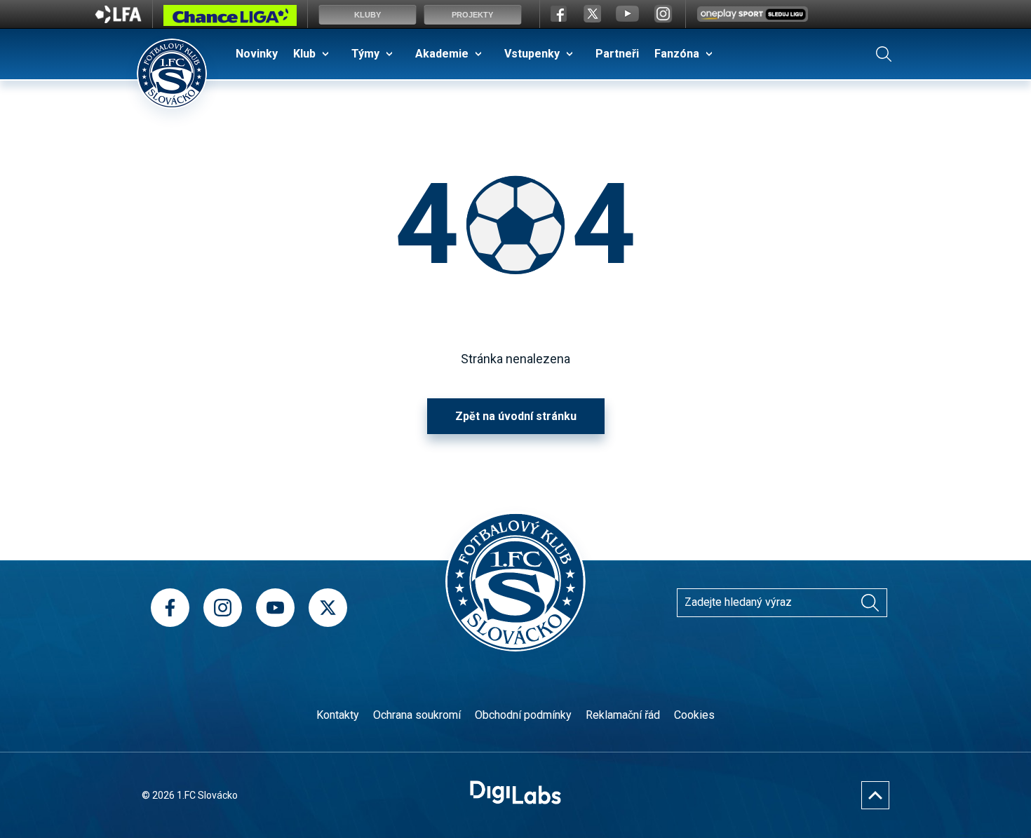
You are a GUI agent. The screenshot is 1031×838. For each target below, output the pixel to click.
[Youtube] (275, 607)
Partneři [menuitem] (617, 53)
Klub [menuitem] (304, 53)
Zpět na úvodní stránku (516, 416)
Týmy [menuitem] (365, 53)
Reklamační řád (623, 715)
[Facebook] (170, 607)
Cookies (694, 715)
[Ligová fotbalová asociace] (118, 19)
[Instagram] (222, 607)
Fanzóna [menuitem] (676, 53)
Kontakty (337, 715)
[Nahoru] (875, 795)
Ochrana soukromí (417, 715)
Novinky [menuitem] (257, 53)
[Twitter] (328, 607)
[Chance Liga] (230, 19)
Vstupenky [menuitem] (532, 53)
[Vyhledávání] (883, 54)
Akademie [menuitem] (442, 53)
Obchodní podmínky (523, 715)
